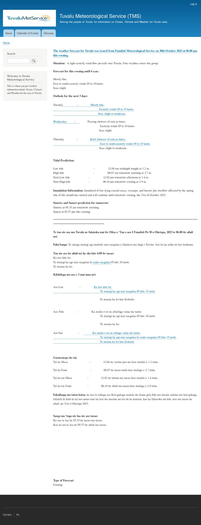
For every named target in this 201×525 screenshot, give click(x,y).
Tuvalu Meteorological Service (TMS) (100, 15)
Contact (7, 514)
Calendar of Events (28, 33)
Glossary (49, 33)
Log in (193, 4)
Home (8, 33)
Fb (17, 514)
